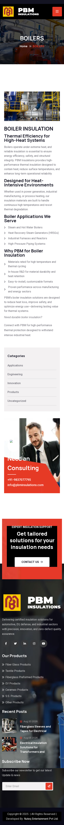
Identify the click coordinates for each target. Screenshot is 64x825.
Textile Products (15, 670)
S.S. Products (13, 696)
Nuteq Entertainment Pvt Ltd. (41, 818)
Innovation (14, 383)
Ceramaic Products (16, 689)
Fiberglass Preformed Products (24, 677)
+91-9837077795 (19, 479)
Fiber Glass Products (18, 664)
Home (23, 46)
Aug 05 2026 (30, 737)
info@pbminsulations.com (26, 485)
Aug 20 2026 (30, 721)
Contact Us (30, 562)
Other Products (14, 702)
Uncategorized (17, 401)
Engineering (15, 374)
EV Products (12, 683)
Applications (15, 365)
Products (13, 392)
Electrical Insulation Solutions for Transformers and (33, 747)
